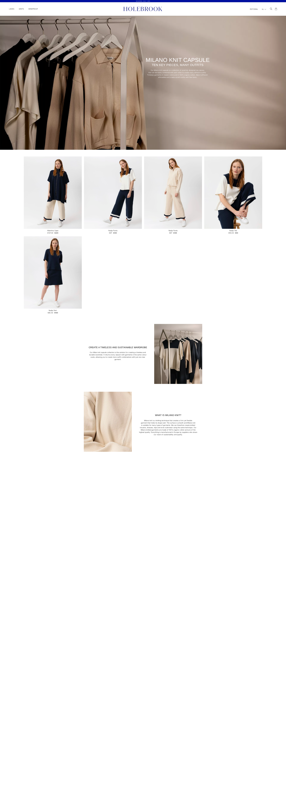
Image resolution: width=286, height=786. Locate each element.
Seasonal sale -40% (143, 1)
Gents (21, 9)
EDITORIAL (254, 9)
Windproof (33, 9)
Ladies (11, 9)
